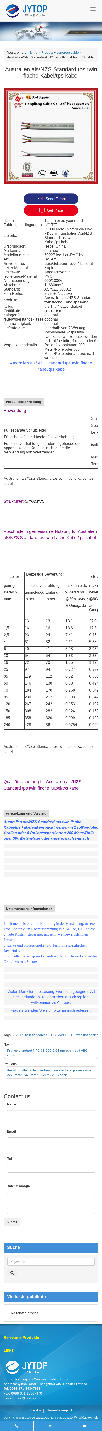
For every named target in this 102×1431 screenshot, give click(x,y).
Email (11, 1131)
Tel (9, 1158)
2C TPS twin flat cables (30, 1035)
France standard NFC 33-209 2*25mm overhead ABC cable (47, 1053)
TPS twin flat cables (83, 1035)
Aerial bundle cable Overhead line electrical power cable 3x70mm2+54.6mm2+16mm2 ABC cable (49, 1072)
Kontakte (35, 1410)
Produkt (47, 52)
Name (11, 1104)
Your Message (18, 1186)
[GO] (12, 1272)
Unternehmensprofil (60, 1410)
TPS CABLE (58, 1035)
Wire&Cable (82, 1417)
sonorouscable (68, 52)
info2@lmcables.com (28, 1398)
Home (32, 52)
